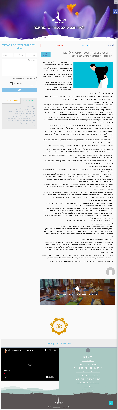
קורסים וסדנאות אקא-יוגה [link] (88, 368)
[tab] (28, 101)
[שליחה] (19, 90)
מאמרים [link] (88, 386)
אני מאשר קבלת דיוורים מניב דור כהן (24, 78)
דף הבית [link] (88, 357)
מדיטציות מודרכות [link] (88, 375)
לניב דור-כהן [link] (56, 407)
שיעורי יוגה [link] (88, 361)
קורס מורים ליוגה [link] (88, 364)
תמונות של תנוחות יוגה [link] (88, 379)
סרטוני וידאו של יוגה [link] (88, 383)
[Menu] (116, 2)
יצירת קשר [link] (88, 390)
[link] (115, 11)
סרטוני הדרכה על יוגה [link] (88, 372)
